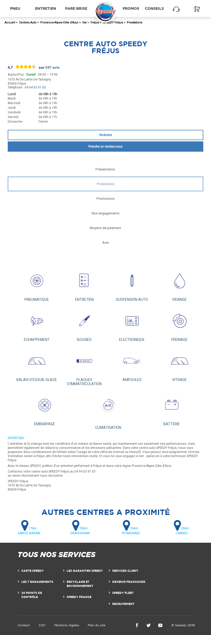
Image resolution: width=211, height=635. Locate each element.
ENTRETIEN (84, 299)
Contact (23, 625)
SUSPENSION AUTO (132, 299)
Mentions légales (66, 625)
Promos (131, 8)
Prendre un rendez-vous (105, 146)
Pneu (15, 8)
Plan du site (97, 625)
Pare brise (76, 8)
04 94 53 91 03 (35, 87)
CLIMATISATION (108, 427)
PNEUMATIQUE (36, 299)
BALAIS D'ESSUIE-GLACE (36, 380)
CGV (42, 625)
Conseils (154, 8)
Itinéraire (105, 135)
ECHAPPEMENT (37, 340)
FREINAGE (179, 340)
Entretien (45, 8)
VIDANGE (179, 299)
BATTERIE (171, 424)
